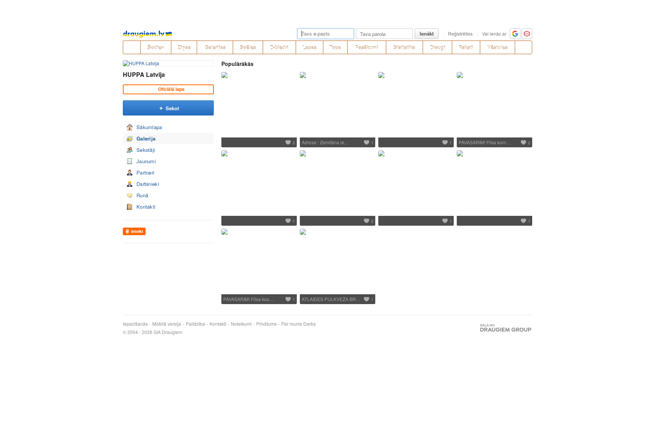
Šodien (155, 47)
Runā (142, 195)
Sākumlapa (149, 127)
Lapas (309, 47)
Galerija (145, 138)
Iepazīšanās (135, 324)
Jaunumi (146, 161)
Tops (335, 47)
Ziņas (184, 47)
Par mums (291, 324)
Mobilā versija (166, 324)
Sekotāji (145, 149)
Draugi (437, 47)
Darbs (309, 324)
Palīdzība (195, 324)
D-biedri (279, 47)
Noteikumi (241, 324)
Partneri (145, 172)
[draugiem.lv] (131, 47)
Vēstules (497, 47)
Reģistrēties (460, 33)
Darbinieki (147, 183)
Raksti (466, 47)
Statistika (404, 47)
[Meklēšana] (523, 47)
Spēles (248, 47)
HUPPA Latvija (144, 74)
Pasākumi (366, 47)
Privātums (266, 324)
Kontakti (145, 206)
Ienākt (427, 33)
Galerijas (215, 47)
